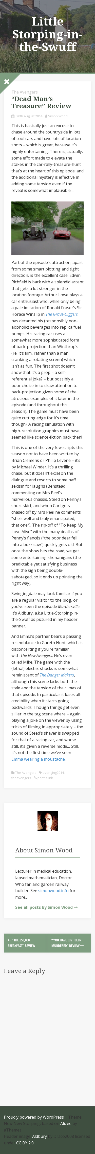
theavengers (21, 778)
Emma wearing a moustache (38, 759)
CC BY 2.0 (25, 1143)
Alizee (65, 1123)
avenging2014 (53, 772)
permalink (45, 778)
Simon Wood (58, 116)
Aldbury (39, 1136)
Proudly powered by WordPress (34, 1117)
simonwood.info (53, 890)
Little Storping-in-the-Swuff (47, 34)
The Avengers (24, 92)
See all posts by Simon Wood (44, 907)
